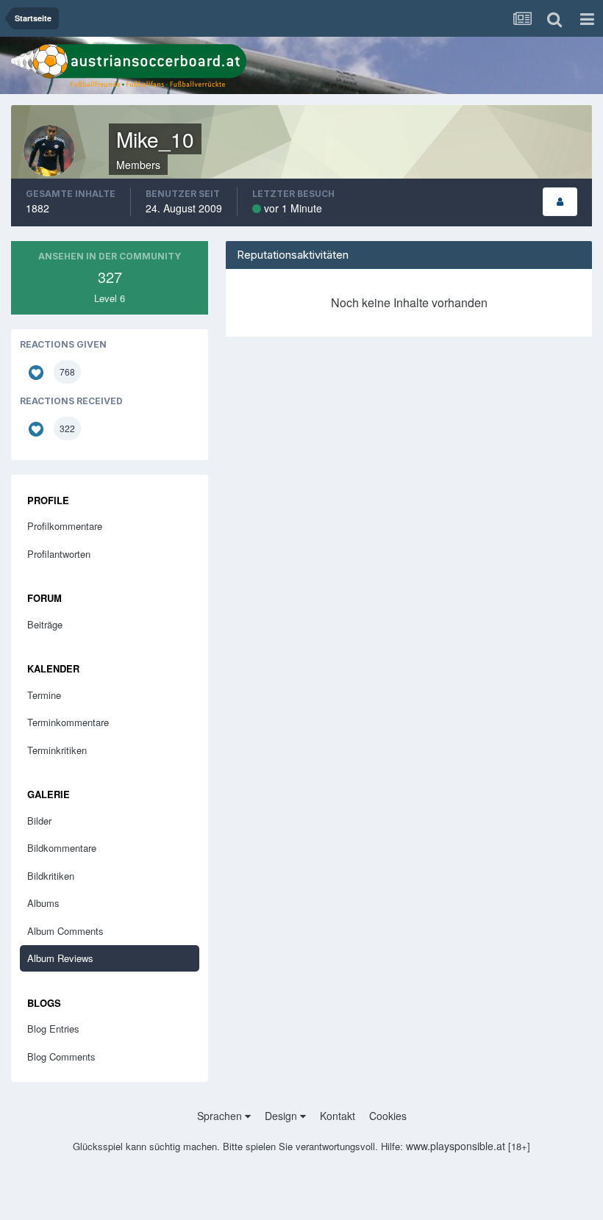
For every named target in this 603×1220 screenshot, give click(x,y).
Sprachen (221, 1115)
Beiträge (45, 624)
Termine (44, 695)
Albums (43, 903)
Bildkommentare (61, 848)
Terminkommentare (68, 722)
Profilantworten (58, 554)
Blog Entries (53, 1029)
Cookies (388, 1115)
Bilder (39, 821)
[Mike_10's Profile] (560, 201)
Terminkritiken (57, 750)
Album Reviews (60, 958)
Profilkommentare (64, 526)
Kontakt (337, 1115)
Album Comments (65, 931)
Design (282, 1115)
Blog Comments (61, 1056)
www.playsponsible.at (455, 1145)
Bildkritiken (50, 876)
